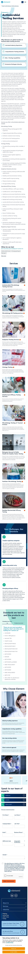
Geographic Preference (17, 841)
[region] (13, 945)
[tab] (8, 622)
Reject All (13, 948)
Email (4, 832)
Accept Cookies (13, 951)
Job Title (16, 823)
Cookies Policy (9, 942)
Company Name (6, 823)
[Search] (22, 2)
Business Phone (18, 832)
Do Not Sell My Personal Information (13, 945)
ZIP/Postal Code (7, 841)
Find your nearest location (7, 809)
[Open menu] (25, 2)
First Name (5, 815)
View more (3, 256)
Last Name (17, 815)
